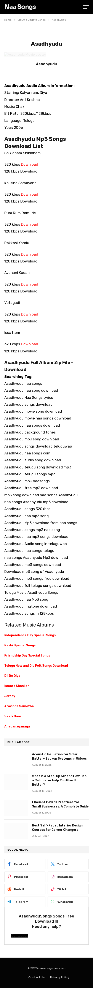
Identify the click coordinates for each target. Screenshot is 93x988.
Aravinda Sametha (19, 706)
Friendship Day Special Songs (27, 655)
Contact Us (36, 977)
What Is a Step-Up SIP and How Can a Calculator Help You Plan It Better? (59, 780)
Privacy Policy (59, 977)
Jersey (9, 696)
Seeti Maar (12, 716)
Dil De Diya (12, 676)
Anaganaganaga (17, 726)
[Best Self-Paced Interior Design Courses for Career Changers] (16, 831)
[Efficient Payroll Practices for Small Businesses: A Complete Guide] (16, 808)
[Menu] (86, 7)
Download (29, 164)
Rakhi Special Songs (20, 645)
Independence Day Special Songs (30, 635)
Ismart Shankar (16, 686)
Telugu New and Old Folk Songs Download (36, 666)
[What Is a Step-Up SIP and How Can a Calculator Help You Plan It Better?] (16, 782)
